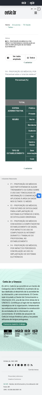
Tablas (10, 27)
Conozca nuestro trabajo (14, 324)
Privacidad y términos (15, 376)
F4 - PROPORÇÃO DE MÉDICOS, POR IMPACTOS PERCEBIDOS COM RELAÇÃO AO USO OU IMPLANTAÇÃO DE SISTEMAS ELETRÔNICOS (23, 251)
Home (7, 25)
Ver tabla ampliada (17, 57)
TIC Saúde (27, 25)
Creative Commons (14, 379)
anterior (28, 62)
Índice (32, 58)
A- (35, 9)
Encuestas (16, 25)
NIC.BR (6, 384)
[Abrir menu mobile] (35, 13)
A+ (32, 9)
